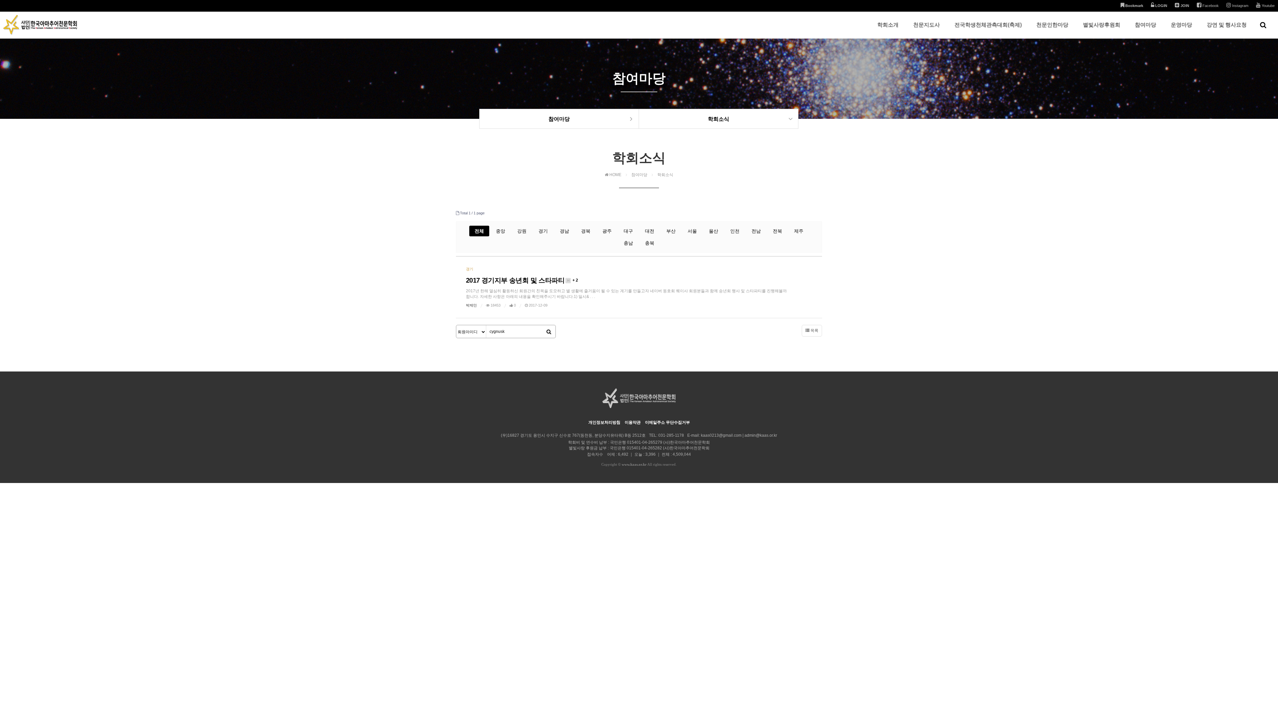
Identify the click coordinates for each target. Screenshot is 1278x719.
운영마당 (1181, 25)
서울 (692, 231)
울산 (713, 231)
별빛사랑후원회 (1101, 25)
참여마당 (1145, 25)
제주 (798, 231)
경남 (564, 231)
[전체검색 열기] (1263, 25)
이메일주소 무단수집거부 (667, 422)
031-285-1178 (671, 435)
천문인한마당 (1052, 25)
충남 (628, 243)
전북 (777, 231)
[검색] (548, 332)
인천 (735, 231)
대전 (649, 231)
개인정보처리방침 (604, 422)
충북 (649, 243)
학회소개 (888, 25)
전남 (756, 231)
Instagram (1239, 6)
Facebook (1210, 6)
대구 (628, 231)
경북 (585, 231)
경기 (543, 231)
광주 (607, 231)
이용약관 (633, 422)
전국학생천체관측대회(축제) (988, 25)
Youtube (1268, 6)
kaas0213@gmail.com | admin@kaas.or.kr (739, 435)
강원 (522, 231)
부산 (671, 231)
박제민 (471, 305)
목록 (813, 330)
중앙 (500, 231)
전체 (479, 231)
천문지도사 (926, 25)
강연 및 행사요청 (1227, 25)
